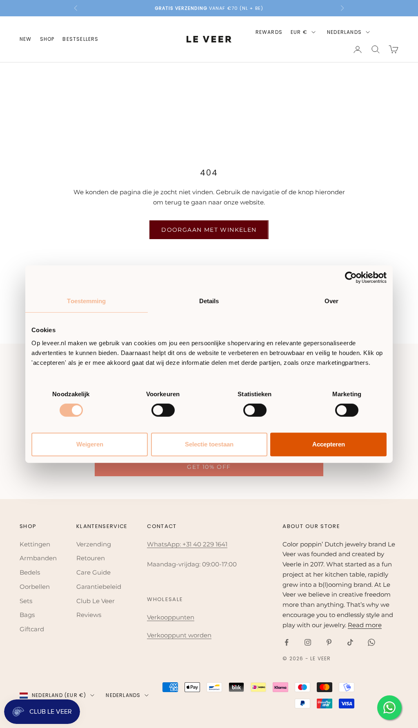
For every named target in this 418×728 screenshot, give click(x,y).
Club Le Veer (95, 601)
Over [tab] (331, 300)
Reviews (88, 615)
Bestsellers (80, 39)
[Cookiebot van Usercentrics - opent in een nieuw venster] (351, 277)
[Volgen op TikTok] (350, 642)
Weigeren (89, 444)
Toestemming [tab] (86, 300)
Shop (47, 39)
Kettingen (35, 544)
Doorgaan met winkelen (208, 229)
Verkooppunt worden (179, 635)
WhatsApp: (164, 544)
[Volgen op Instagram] (308, 642)
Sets (26, 601)
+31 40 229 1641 (204, 544)
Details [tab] (209, 300)
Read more (365, 625)
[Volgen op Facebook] (286, 642)
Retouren (90, 558)
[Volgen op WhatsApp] (371, 642)
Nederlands (344, 32)
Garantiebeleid (98, 586)
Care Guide (93, 572)
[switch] (163, 410)
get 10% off (209, 467)
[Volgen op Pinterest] (329, 642)
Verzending (93, 544)
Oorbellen (35, 586)
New (26, 39)
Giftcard (32, 629)
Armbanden (38, 558)
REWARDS (269, 32)
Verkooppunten (170, 617)
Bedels (30, 572)
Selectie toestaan (209, 444)
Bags (27, 615)
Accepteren (328, 444)
